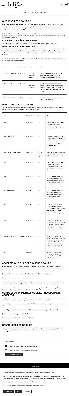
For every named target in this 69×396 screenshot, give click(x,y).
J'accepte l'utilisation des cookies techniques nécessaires (24, 346)
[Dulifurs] (15, 5)
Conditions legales (34, 366)
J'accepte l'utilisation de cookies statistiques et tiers (22, 350)
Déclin (18, 391)
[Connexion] (61, 6)
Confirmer (27, 391)
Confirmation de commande (14, 354)
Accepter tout (8, 391)
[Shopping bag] (66, 5)
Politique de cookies (38, 385)
